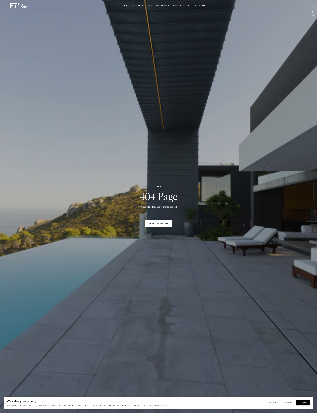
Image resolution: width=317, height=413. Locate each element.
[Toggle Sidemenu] (313, 5)
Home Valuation (181, 6)
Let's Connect (200, 6)
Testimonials (162, 6)
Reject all (272, 403)
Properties (128, 6)
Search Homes (145, 6)
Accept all (303, 403)
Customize (288, 403)
